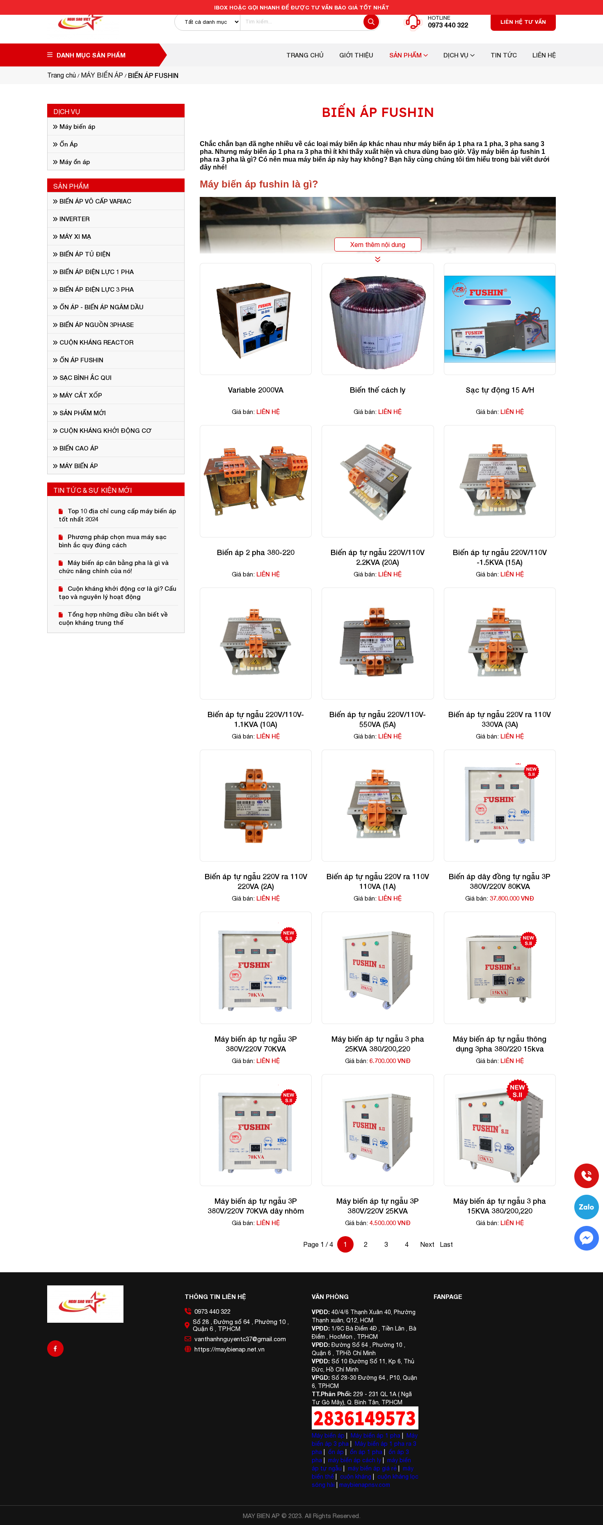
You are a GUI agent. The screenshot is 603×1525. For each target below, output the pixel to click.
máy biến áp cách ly (354, 1460)
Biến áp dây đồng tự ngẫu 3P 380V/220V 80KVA (499, 881)
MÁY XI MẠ (74, 236)
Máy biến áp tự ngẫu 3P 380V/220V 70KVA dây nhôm (256, 1205)
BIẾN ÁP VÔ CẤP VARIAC (94, 201)
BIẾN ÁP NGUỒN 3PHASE (96, 324)
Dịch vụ (456, 55)
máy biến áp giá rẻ (372, 1468)
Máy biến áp (76, 126)
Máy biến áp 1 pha (375, 1435)
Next (427, 1244)
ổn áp (336, 1452)
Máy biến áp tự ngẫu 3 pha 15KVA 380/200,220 (499, 1205)
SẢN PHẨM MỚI (82, 412)
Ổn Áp (68, 144)
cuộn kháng (355, 1476)
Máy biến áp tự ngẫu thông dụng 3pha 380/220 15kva (499, 1043)
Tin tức (504, 55)
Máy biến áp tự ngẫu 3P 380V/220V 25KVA (377, 1205)
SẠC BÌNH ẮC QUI (85, 377)
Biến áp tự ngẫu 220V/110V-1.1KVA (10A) (256, 719)
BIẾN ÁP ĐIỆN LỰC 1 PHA (96, 271)
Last (446, 1244)
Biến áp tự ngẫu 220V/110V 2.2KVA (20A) (378, 557)
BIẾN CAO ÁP (78, 448)
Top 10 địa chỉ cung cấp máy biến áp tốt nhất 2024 (117, 515)
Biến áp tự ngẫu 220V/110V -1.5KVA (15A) (500, 557)
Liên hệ (544, 55)
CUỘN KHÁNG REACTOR (95, 342)
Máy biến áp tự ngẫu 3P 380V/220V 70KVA (256, 1043)
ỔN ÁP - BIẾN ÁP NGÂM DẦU (101, 307)
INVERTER (73, 218)
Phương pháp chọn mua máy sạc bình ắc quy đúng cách (113, 541)
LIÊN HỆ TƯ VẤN (523, 21)
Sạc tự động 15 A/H (500, 389)
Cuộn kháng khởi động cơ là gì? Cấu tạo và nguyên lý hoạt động (117, 592)
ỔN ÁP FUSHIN (80, 360)
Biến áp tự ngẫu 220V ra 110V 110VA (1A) (378, 881)
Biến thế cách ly (377, 389)
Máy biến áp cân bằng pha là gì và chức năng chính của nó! (114, 566)
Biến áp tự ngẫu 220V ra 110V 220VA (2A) (256, 881)
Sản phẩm (406, 55)
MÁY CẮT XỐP (80, 395)
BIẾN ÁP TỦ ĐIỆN (84, 254)
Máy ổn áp (74, 161)
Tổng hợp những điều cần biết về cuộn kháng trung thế (113, 618)
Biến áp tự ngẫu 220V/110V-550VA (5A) (377, 719)
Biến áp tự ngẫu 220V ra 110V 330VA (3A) (499, 719)
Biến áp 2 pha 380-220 (256, 552)
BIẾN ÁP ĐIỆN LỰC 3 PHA (96, 289)
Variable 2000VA (255, 389)
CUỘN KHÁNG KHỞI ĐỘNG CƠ (104, 430)
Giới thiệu (356, 55)
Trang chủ (305, 55)
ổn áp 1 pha (366, 1452)
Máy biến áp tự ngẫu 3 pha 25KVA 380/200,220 (377, 1043)
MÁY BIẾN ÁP (78, 465)
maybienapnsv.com (364, 1485)
